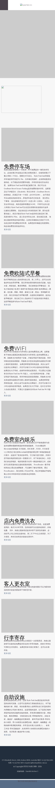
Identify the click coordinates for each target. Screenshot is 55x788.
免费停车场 (17, 166)
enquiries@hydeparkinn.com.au (35, 763)
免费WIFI (15, 348)
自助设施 (14, 697)
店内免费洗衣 (19, 521)
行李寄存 (14, 637)
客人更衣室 (17, 583)
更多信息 (7, 229)
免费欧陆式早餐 (22, 273)
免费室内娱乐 (19, 439)
